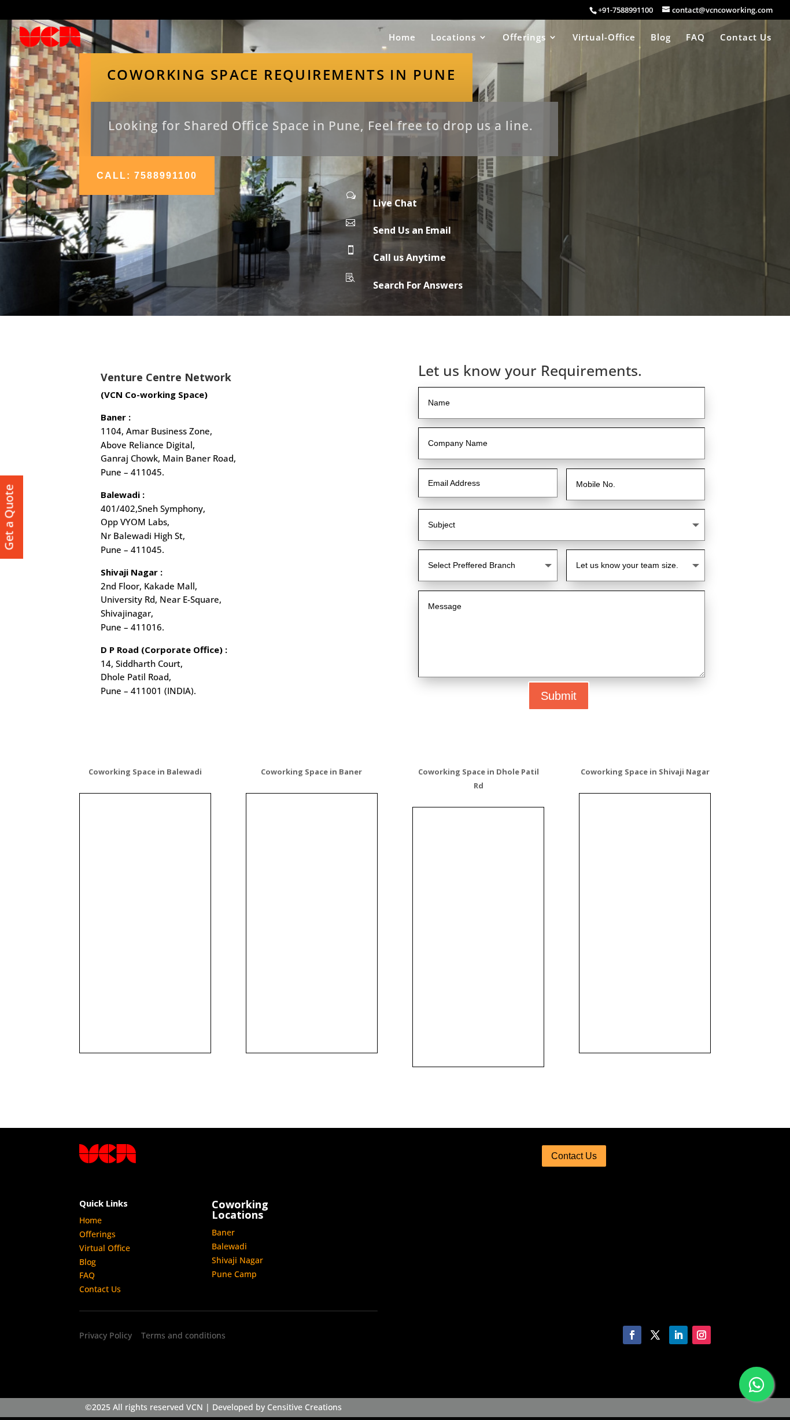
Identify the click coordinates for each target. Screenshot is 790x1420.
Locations (453, 38)
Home (402, 38)
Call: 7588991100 (147, 175)
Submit (559, 695)
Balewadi (229, 1246)
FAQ (695, 38)
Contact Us (745, 38)
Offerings (524, 38)
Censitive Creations (304, 1406)
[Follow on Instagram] (701, 1335)
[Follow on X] (655, 1335)
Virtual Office (104, 1247)
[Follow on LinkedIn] (678, 1335)
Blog (661, 38)
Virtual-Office (604, 38)
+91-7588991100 (625, 10)
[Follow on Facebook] (632, 1335)
